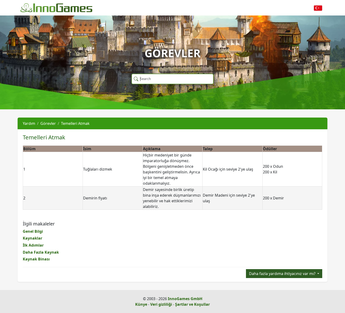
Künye (141, 304)
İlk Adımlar (33, 245)
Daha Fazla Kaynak (41, 252)
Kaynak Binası (36, 259)
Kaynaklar (32, 238)
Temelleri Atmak (75, 123)
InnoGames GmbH (185, 298)
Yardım (29, 123)
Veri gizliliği (161, 304)
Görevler (48, 123)
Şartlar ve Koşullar (192, 304)
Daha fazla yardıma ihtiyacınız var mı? (282, 273)
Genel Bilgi (33, 231)
